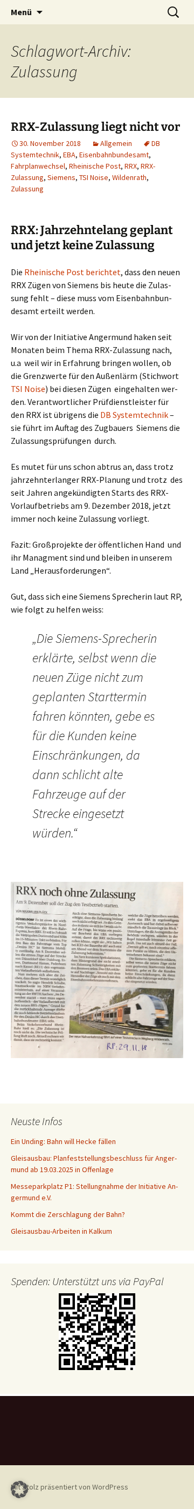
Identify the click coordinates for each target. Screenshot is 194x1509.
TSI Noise (93, 177)
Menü (21, 11)
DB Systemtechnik (134, 414)
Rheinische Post (95, 166)
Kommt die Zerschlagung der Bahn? (68, 1214)
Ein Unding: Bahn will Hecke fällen (63, 1141)
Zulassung (27, 189)
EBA (69, 154)
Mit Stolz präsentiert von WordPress (69, 1487)
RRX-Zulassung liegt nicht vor (95, 126)
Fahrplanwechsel (38, 166)
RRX (130, 166)
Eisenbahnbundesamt (114, 154)
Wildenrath (129, 177)
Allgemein (116, 143)
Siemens (61, 177)
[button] (19, 1489)
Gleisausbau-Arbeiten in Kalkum (61, 1231)
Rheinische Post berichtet (72, 272)
